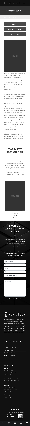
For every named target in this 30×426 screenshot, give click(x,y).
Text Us (16, 34)
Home (5, 17)
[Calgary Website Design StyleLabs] (15, 416)
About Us (16, 24)
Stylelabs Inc (12, 412)
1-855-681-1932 (7, 374)
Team (10, 17)
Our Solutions (16, 29)
